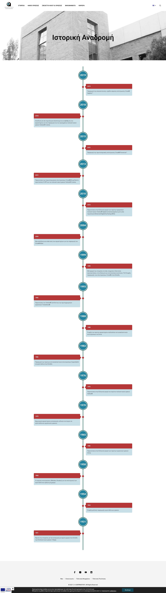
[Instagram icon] (80, 572)
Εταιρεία (21, 5)
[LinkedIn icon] (91, 572)
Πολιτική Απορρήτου (83, 579)
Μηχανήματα (70, 5)
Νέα (61, 579)
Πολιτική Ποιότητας (99, 579)
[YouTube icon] (86, 572)
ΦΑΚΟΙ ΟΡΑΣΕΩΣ (33, 5)
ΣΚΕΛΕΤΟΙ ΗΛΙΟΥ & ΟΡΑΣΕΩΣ (52, 5)
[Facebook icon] (74, 572)
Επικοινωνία (70, 579)
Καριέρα (82, 5)
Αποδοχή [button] (128, 590)
